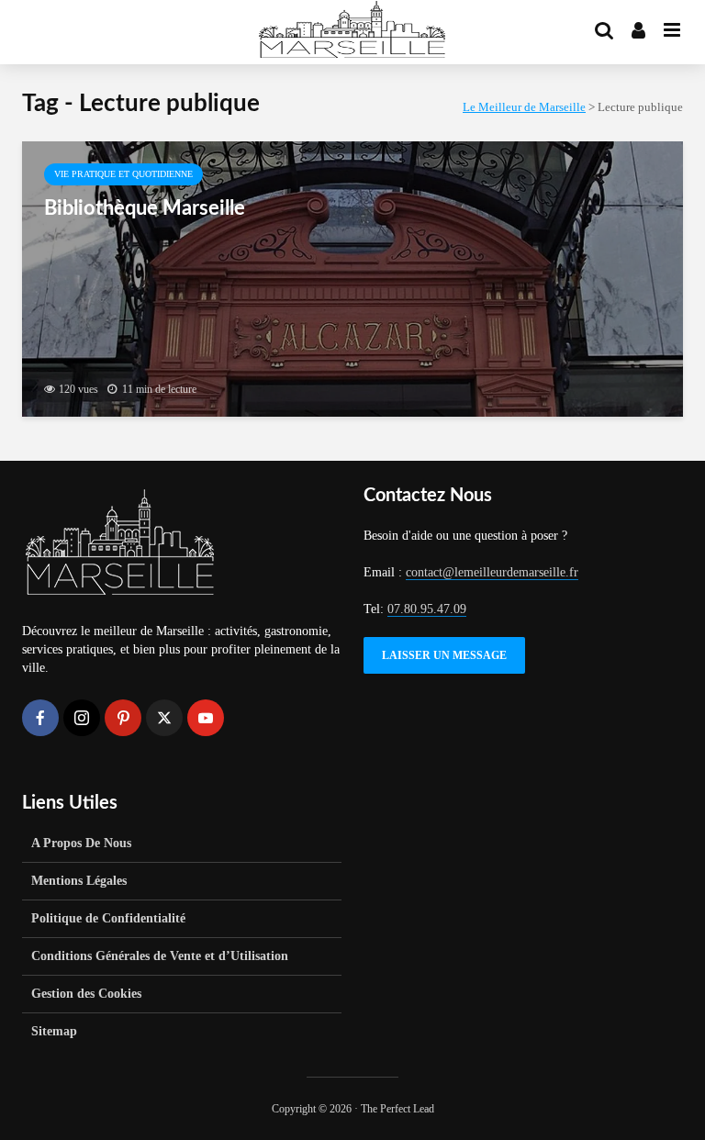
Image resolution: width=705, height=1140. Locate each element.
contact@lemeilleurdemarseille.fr (492, 572)
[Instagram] (81, 717)
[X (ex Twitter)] (164, 717)
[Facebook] (40, 717)
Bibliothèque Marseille (144, 208)
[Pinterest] (123, 717)
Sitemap (54, 1031)
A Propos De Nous (81, 843)
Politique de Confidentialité (108, 918)
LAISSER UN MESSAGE (444, 655)
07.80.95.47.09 (426, 609)
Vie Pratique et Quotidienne (123, 174)
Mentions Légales (79, 881)
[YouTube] (205, 717)
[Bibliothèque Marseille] (352, 277)
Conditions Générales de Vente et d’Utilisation (159, 956)
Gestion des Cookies (86, 993)
